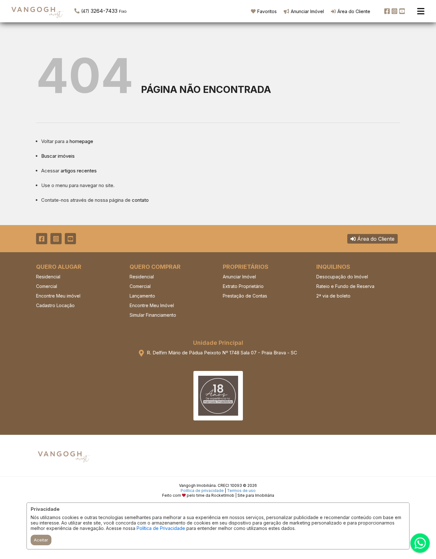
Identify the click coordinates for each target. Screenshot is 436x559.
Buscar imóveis (58, 156)
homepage (81, 141)
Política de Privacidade (161, 528)
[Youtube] (402, 11)
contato (140, 200)
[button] (115, 10)
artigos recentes (79, 171)
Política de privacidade (202, 490)
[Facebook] (387, 11)
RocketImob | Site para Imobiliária (242, 495)
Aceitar (41, 539)
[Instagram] (394, 11)
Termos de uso (241, 490)
